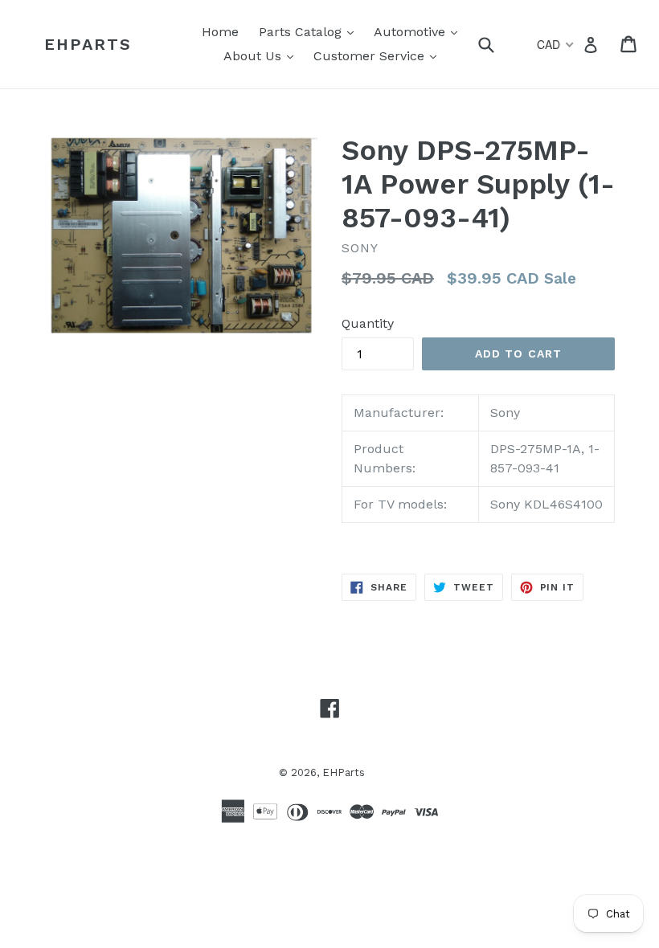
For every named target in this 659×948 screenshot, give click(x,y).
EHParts (88, 44)
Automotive (419, 31)
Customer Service (378, 55)
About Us (262, 55)
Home (220, 31)
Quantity (368, 323)
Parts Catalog (310, 31)
